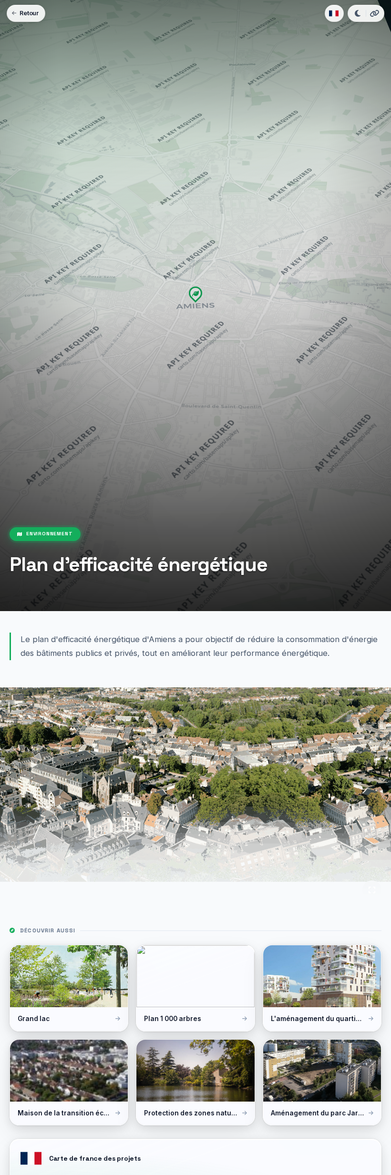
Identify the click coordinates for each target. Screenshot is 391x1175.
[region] (195, 305)
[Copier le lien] (374, 13)
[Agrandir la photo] (371, 889)
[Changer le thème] (358, 13)
